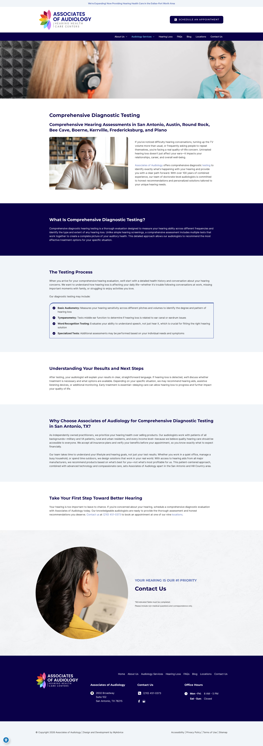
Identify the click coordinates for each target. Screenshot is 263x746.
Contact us (93, 514)
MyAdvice (118, 732)
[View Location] (93, 693)
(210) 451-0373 (112, 514)
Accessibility (177, 732)
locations (177, 514)
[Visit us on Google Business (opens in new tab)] (144, 701)
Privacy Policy (193, 732)
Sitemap (223, 732)
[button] (126, 36)
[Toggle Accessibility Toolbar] (6, 740)
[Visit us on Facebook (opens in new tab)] (139, 701)
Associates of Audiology (149, 165)
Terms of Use (210, 732)
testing (206, 165)
